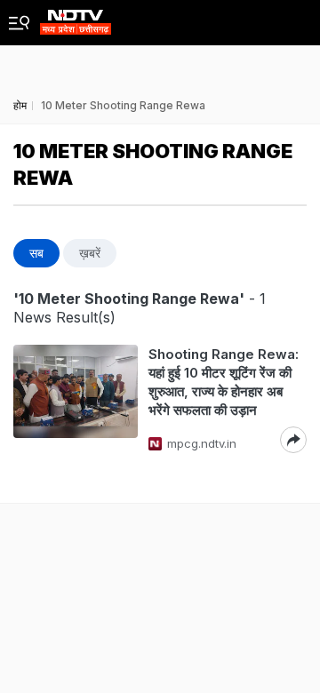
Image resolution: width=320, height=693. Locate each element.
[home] (75, 17)
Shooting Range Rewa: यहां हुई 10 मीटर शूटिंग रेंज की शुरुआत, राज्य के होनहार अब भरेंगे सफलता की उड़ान (223, 382)
